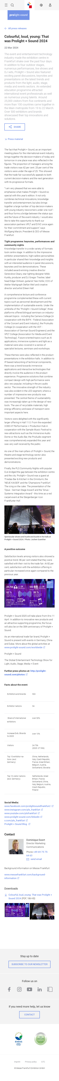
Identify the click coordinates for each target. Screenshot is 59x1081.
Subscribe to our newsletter (29, 964)
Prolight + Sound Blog (16, 824)
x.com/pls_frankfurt (14, 820)
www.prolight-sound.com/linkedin (22, 817)
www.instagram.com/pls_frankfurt (22, 809)
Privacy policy (31, 1062)
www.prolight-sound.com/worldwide (23, 647)
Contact (29, 1014)
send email (36, 859)
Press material (15, 139)
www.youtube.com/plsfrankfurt (20, 813)
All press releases (17, 28)
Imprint (17, 1062)
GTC (43, 1062)
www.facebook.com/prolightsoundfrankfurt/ (27, 806)
